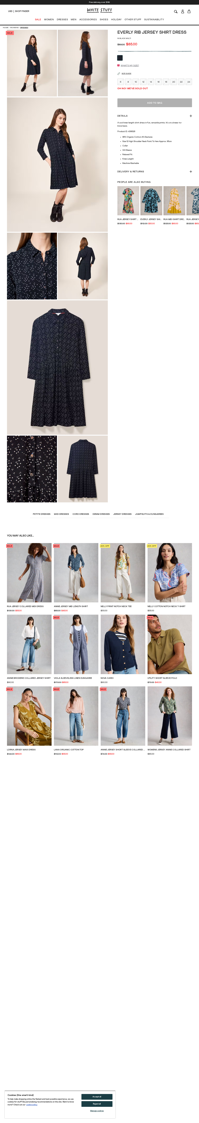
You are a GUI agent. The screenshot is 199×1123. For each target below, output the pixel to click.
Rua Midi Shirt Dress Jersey (174, 219)
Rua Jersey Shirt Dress (128, 219)
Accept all (97, 1097)
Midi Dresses (61, 514)
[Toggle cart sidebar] (189, 11)
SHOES (104, 19)
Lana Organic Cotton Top (69, 750)
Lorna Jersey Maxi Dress (21, 750)
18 (166, 82)
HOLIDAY (116, 19)
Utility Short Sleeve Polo (162, 678)
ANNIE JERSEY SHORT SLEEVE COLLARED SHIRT (123, 750)
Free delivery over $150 (99, 2)
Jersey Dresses (122, 514)
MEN (73, 19)
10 (136, 82)
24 (188, 82)
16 (158, 82)
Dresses (24, 28)
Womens (14, 28)
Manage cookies (97, 1111)
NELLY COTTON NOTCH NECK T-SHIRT (166, 606)
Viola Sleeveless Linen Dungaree (73, 678)
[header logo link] (99, 10)
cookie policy (31, 1105)
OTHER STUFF (133, 19)
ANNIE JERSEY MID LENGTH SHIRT (71, 606)
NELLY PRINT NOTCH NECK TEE (116, 606)
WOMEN (49, 19)
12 (143, 82)
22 (181, 82)
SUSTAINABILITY (154, 19)
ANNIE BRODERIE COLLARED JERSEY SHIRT (29, 678)
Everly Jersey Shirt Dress (151, 219)
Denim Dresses (101, 514)
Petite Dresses (42, 514)
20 (173, 82)
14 (151, 82)
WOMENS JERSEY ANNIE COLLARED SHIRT (169, 750)
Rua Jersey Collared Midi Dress (25, 606)
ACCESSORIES (88, 19)
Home (6, 28)
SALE (38, 19)
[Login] (182, 11)
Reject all (97, 1104)
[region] (60, 1104)
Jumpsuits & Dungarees (149, 514)
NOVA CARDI (107, 678)
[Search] (176, 11)
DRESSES (62, 19)
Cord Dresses (81, 514)
